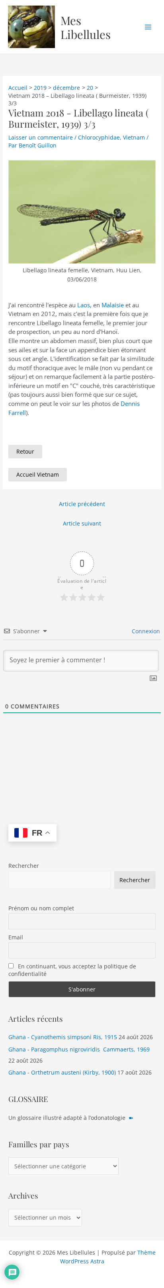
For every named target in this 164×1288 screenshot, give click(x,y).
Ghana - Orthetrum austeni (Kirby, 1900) (62, 1072)
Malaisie (113, 305)
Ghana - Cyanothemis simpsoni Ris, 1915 (62, 1037)
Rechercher (23, 865)
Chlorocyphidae (99, 137)
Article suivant (82, 523)
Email (15, 937)
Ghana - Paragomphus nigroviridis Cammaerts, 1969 (79, 1049)
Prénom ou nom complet (41, 908)
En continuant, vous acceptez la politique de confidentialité (72, 970)
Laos (83, 305)
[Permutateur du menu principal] (148, 27)
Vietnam (134, 137)
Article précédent (82, 504)
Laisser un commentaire (40, 137)
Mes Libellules (86, 27)
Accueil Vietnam (37, 474)
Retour (25, 451)
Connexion (145, 631)
